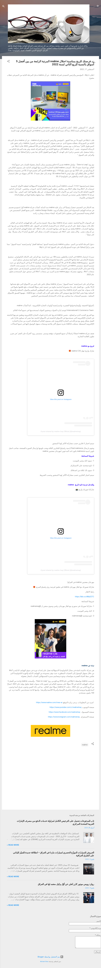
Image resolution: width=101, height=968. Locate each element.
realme (85, 745)
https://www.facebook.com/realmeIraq (64, 712)
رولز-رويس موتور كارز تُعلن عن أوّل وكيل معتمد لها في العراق (66, 884)
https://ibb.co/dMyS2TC (84, 597)
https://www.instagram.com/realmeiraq (64, 717)
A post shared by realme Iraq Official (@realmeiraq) (61, 431)
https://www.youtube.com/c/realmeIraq (65, 707)
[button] (8, 62)
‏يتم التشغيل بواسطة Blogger (49, 957)
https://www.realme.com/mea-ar (49, 702)
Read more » (13, 845)
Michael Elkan (44, 961)
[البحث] (3, 6)
